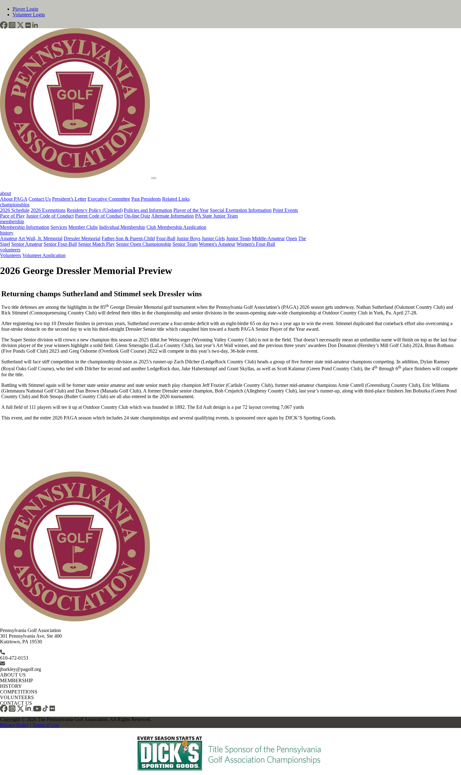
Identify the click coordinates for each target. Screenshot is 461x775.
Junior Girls (213, 238)
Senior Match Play (96, 244)
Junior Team (238, 238)
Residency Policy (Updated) (95, 210)
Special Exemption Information (241, 210)
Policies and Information (148, 210)
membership (12, 221)
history (6, 232)
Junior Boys (188, 238)
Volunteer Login (29, 14)
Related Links (176, 199)
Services (58, 227)
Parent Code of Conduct (99, 216)
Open (291, 238)
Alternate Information (172, 216)
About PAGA (13, 199)
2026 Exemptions (48, 210)
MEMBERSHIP (16, 680)
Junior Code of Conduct (50, 216)
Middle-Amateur (268, 238)
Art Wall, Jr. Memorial (40, 238)
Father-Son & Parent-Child (128, 238)
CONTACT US (16, 703)
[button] (4, 25)
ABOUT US (13, 674)
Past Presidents (146, 199)
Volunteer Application (44, 255)
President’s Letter (69, 199)
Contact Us (40, 199)
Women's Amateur (217, 244)
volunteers (10, 249)
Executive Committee (108, 199)
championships (14, 204)
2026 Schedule (14, 210)
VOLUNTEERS (17, 697)
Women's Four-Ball (255, 244)
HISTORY (11, 686)
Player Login (25, 9)
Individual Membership (122, 227)
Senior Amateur (26, 244)
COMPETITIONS (18, 691)
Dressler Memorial (82, 238)
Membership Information (24, 227)
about (5, 193)
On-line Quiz (137, 216)
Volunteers (10, 255)
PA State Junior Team (216, 216)
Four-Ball (165, 238)
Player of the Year (191, 210)
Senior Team (185, 244)
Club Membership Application (176, 227)
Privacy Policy (14, 725)
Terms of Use (45, 725)
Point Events (285, 210)
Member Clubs (83, 227)
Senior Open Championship (143, 244)
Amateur (8, 238)
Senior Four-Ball (60, 244)
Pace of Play (12, 216)
